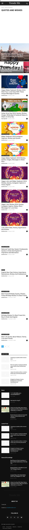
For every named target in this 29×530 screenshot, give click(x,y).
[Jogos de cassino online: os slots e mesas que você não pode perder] (5, 374)
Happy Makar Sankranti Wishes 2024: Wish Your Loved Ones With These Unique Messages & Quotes (13, 91)
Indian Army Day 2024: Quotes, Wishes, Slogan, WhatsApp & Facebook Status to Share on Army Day (14, 115)
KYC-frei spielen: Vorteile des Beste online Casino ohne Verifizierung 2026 (18, 366)
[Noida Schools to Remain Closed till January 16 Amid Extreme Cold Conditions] (5, 417)
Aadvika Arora (4, 95)
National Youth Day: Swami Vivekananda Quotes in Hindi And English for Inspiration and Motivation (14, 250)
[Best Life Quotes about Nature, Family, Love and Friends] (14, 328)
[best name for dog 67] (5, 402)
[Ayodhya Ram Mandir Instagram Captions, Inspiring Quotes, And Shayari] (14, 52)
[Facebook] (11, 517)
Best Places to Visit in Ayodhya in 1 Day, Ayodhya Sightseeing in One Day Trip (18, 462)
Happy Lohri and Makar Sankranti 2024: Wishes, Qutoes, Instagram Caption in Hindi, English (14, 183)
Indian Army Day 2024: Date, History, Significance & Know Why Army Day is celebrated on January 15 (19, 409)
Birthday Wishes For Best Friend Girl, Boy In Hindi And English (13, 316)
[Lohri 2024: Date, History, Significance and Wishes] (14, 219)
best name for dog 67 (15, 400)
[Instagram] (18, 517)
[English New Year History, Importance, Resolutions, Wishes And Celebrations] (14, 264)
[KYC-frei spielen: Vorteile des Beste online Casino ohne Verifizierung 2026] (5, 367)
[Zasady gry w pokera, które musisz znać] (5, 359)
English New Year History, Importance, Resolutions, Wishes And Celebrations (13, 273)
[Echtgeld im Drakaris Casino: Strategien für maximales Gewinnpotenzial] (5, 381)
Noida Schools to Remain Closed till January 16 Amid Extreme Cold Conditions (18, 416)
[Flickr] (14, 517)
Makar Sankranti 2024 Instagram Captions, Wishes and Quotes (12, 137)
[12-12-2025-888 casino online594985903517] (5, 395)
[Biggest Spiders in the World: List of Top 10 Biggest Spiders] (5, 469)
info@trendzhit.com (11, 507)
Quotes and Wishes (5, 66)
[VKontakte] (21, 517)
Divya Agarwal (4, 118)
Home (2, 7)
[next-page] (8, 346)
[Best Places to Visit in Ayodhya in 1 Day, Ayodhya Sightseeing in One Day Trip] (5, 462)
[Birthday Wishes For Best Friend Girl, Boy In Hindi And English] (14, 307)
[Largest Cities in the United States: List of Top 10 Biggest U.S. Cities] (5, 477)
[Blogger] (7, 517)
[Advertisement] (14, 27)
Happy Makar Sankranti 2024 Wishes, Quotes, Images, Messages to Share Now (13, 159)
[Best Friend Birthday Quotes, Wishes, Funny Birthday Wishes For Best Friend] (14, 285)
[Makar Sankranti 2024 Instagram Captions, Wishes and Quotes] (14, 128)
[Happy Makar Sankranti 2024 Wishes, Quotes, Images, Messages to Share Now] (14, 149)
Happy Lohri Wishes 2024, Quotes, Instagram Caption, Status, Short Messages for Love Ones (12, 206)
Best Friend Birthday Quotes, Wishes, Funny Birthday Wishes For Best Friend (14, 294)
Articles (3, 87)
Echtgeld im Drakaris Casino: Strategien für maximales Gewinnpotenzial (17, 381)
